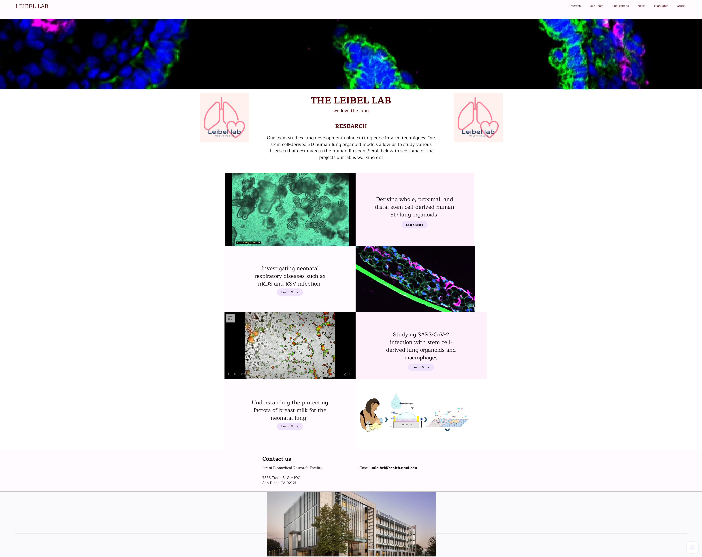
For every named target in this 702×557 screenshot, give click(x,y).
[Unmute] (236, 241)
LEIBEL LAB (32, 6)
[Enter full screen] (350, 241)
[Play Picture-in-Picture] (344, 241)
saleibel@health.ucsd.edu (394, 468)
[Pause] (230, 241)
